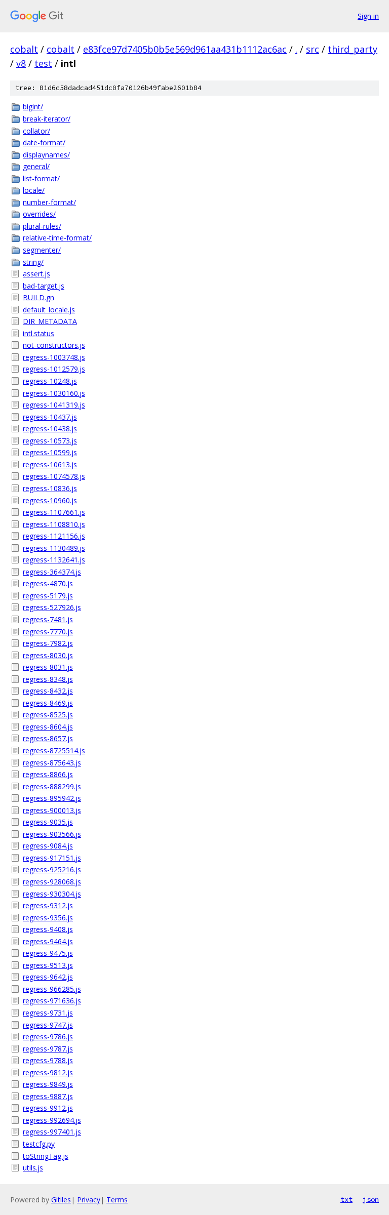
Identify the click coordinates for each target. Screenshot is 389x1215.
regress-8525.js (48, 714)
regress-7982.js (48, 643)
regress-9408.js (48, 929)
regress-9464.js (48, 941)
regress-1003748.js (54, 357)
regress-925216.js (52, 869)
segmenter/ (42, 250)
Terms (117, 1199)
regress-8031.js (48, 667)
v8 (21, 63)
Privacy (88, 1199)
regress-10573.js (50, 441)
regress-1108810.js (54, 524)
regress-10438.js (50, 428)
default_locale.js (49, 309)
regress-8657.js (48, 738)
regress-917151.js (52, 858)
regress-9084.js (48, 845)
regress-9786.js (48, 1036)
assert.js (36, 273)
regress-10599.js (50, 452)
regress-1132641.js (54, 559)
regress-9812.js (48, 1072)
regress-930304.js (52, 894)
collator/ (36, 131)
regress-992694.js (52, 1120)
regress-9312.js (48, 905)
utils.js (33, 1167)
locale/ (34, 190)
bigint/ (33, 106)
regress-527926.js (52, 607)
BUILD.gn (38, 297)
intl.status (38, 333)
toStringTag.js (45, 1156)
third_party (352, 49)
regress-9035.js (48, 822)
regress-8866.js (48, 774)
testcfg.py (39, 1144)
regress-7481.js (48, 619)
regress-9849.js (48, 1084)
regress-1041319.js (54, 405)
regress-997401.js (52, 1132)
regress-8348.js (48, 679)
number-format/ (49, 202)
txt (346, 1199)
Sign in (368, 16)
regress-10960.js (50, 500)
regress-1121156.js (54, 536)
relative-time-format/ (57, 237)
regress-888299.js (52, 786)
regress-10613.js (50, 464)
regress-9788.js (48, 1060)
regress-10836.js (50, 488)
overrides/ (39, 214)
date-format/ (44, 142)
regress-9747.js (48, 1025)
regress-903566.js (52, 834)
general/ (36, 166)
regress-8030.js (48, 655)
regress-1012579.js (54, 369)
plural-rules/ (42, 226)
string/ (33, 262)
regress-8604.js (48, 727)
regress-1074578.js (54, 476)
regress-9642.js (48, 977)
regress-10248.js (50, 381)
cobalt (24, 49)
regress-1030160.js (54, 393)
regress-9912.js (48, 1108)
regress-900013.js (52, 810)
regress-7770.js (48, 631)
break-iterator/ (46, 119)
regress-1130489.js (54, 548)
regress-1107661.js (54, 512)
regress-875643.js (52, 762)
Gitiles (61, 1199)
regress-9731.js (48, 1013)
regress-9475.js (48, 953)
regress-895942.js (52, 798)
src (312, 49)
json (371, 1199)
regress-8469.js (48, 703)
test (43, 63)
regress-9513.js (48, 965)
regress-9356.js (48, 917)
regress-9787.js (48, 1049)
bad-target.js (43, 286)
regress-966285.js (52, 989)
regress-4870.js (48, 583)
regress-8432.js (48, 691)
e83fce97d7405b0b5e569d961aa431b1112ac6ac (185, 49)
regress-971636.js (52, 1000)
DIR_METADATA (50, 321)
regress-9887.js (48, 1096)
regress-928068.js (52, 881)
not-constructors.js (54, 345)
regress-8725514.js (54, 750)
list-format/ (41, 178)
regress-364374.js (52, 572)
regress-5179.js (48, 595)
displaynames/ (46, 154)
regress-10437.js (50, 417)
